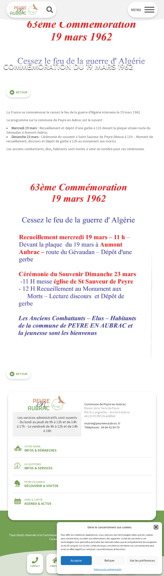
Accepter (76, 560)
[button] (156, 527)
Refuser (109, 560)
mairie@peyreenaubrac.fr (102, 423)
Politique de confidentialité (107, 569)
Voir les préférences (142, 560)
